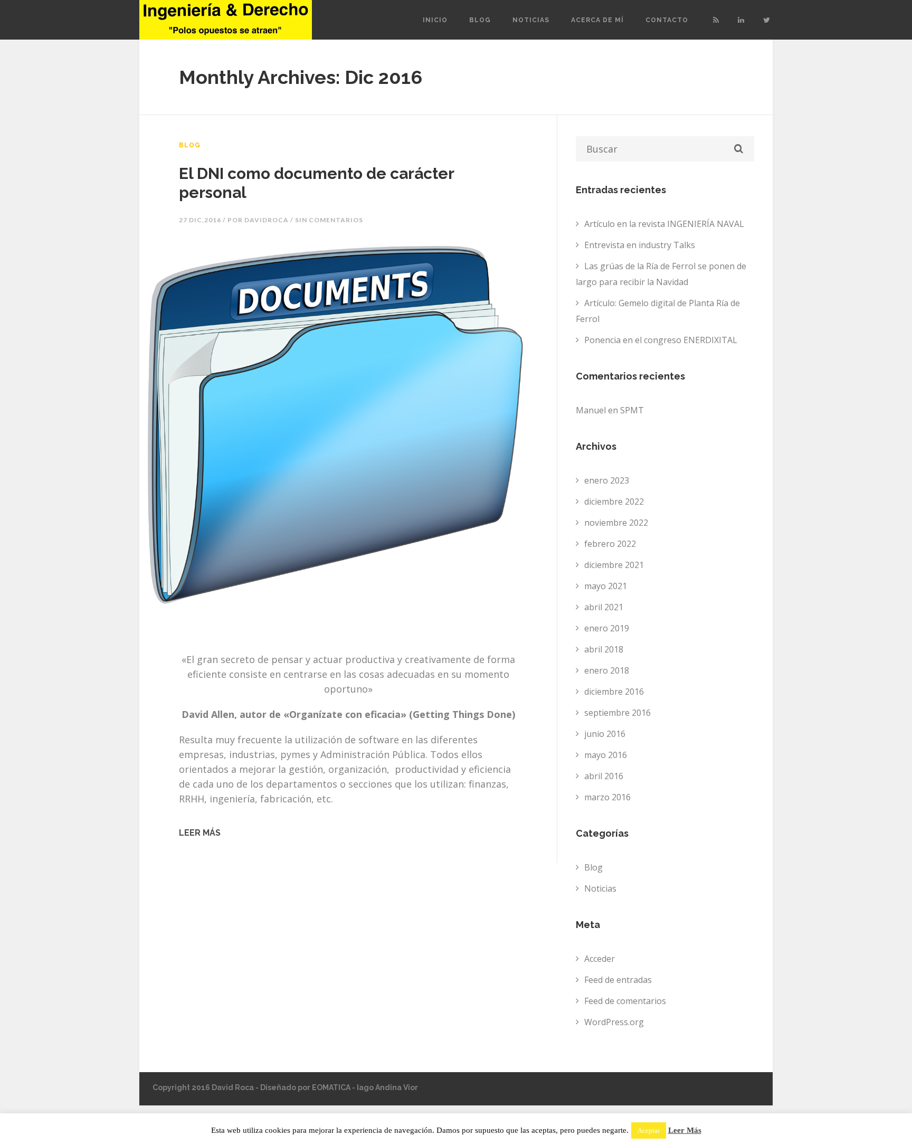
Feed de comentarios (625, 1001)
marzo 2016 (607, 797)
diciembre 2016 (614, 691)
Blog (480, 20)
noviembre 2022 (616, 522)
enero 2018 (606, 670)
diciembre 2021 (614, 565)
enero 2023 (606, 480)
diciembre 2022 (614, 501)
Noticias (530, 20)
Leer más (200, 833)
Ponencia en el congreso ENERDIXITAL (660, 340)
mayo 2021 (605, 586)
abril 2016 (603, 776)
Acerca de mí (597, 20)
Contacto (666, 20)
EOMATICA (331, 1087)
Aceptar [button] (649, 1130)
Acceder (599, 958)
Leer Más (684, 1130)
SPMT (632, 410)
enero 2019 (606, 628)
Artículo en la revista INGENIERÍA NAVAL (664, 224)
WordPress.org (614, 1022)
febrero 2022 (610, 544)
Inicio (435, 20)
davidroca (266, 220)
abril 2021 (603, 607)
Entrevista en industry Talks (639, 245)
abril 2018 (603, 649)
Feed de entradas (618, 980)
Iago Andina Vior (387, 1087)
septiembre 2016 (617, 712)
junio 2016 (604, 734)
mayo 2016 (605, 755)
